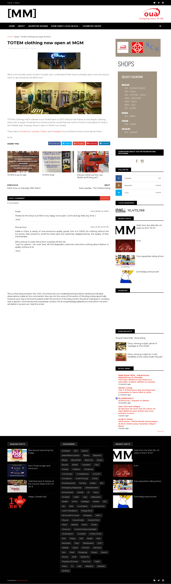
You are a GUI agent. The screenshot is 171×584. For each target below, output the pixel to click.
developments (68, 483)
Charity (65, 469)
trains (64, 566)
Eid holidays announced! (147, 272)
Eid (101, 483)
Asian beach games (70, 455)
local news (82, 506)
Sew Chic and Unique (129, 406)
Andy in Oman (125, 419)
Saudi (75, 548)
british (75, 465)
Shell (72, 552)
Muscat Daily (78, 520)
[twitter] (159, 2)
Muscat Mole (93, 520)
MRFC (98, 515)
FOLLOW (158, 185)
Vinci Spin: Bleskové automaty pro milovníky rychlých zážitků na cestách (136, 381)
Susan (18, 211)
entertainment (92, 488)
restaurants (88, 543)
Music (64, 524)
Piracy (72, 538)
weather (89, 566)
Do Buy (82, 483)
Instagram (57, 131)
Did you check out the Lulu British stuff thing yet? (90, 176)
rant (77, 543)
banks (86, 455)
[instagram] (163, 2)
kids (71, 506)
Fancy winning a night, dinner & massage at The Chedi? (142, 344)
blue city (89, 460)
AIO (75, 451)
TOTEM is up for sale (16, 175)
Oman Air (66, 529)
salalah (65, 548)
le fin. (138, 241)
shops (16, 37)
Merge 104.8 (86, 511)
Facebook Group (92, 26)
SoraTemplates (22, 580)
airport (85, 451)
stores (65, 557)
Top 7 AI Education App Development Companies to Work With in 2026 (136, 391)
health (65, 501)
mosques (87, 515)
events (80, 492)
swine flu (85, 557)
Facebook (25, 131)
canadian (86, 465)
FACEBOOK (127, 178)
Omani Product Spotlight (85, 529)
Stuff (74, 557)
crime (95, 478)
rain (98, 538)
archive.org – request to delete (133, 400)
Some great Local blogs (64, 26)
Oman (94, 524)
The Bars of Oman (70, 561)
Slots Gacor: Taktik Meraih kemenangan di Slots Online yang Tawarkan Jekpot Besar (138, 423)
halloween (96, 497)
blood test (76, 460)
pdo (64, 538)
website (35, 131)
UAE (79, 566)
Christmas (88, 469)
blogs (64, 460)
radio (89, 538)
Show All (161, 431)
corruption (66, 478)
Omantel (81, 534)
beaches (97, 455)
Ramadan (66, 543)
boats (99, 460)
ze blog (65, 571)
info (104, 501)
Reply (18, 219)
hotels (96, 501)
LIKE (159, 178)
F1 (88, 492)
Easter (93, 483)
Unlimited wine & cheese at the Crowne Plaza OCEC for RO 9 (41, 484)
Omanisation (67, 534)
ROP (100, 543)
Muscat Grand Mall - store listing (130, 338)
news (84, 524)
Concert (96, 474)
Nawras (74, 524)
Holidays (85, 501)
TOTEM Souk (48, 175)
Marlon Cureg (125, 388)
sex (63, 552)
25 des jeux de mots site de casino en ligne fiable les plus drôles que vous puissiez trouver (136, 411)
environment (67, 492)
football (65, 497)
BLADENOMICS (126, 398)
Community (67, 474)
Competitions (82, 474)
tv (72, 566)
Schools (85, 548)
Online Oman (95, 534)
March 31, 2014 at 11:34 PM (100, 227)
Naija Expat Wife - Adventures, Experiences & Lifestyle (133, 376)
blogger (105, 198)
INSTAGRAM (128, 185)
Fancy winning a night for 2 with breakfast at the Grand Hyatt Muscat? (145, 355)
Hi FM (74, 501)
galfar (76, 497)
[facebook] (154, 2)
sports (104, 552)
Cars (97, 465)
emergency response (71, 488)
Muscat (65, 520)
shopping (82, 552)
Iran (63, 506)
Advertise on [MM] (38, 26)
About (17, 3)
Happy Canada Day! (37, 496)
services (97, 548)
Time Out (86, 561)
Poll (81, 538)
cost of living (82, 478)
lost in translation (69, 511)
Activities (66, 451)
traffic (97, 561)
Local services (98, 506)
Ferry (96, 492)
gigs (85, 497)
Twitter (43, 131)
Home (9, 3)
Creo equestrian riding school (150, 256)
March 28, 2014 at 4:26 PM (100, 211)
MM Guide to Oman (70, 515)
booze (65, 465)
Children (76, 469)
